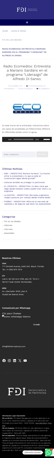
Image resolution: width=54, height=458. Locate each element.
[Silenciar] (41, 139)
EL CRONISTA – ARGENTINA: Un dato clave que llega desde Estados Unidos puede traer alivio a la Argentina (27, 188)
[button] (48, 452)
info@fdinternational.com (13, 346)
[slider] (47, 139)
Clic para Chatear (11, 313)
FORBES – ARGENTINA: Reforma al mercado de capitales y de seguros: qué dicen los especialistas (27, 202)
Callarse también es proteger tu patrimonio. (24, 182)
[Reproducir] (5, 139)
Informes (8, 229)
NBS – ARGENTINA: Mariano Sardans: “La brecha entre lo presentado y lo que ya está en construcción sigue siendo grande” (27, 176)
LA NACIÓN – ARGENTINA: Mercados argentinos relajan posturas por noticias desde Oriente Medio (27, 196)
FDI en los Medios (25, 89)
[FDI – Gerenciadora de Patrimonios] (27, 9)
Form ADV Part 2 (41, 423)
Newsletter (9, 233)
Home (5, 31)
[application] (27, 139)
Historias (8, 225)
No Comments (44, 89)
